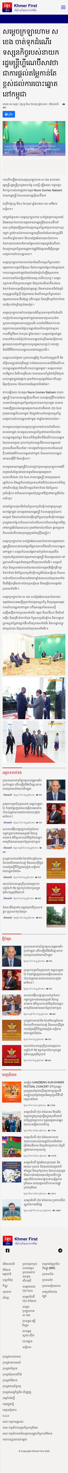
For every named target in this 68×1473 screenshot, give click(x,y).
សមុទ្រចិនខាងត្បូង (49, 1294)
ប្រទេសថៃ (47, 1280)
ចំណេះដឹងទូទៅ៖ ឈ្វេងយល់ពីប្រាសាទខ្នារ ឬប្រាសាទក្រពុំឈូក (22, 909)
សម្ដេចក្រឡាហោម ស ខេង (28, 1311)
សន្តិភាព (26, 1347)
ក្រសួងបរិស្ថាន (10, 1368)
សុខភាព (7, 1292)
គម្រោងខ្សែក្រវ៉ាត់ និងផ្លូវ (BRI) (51, 1266)
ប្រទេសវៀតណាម (51, 1286)
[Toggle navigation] (62, 7)
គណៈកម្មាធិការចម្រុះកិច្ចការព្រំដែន (20, 1427)
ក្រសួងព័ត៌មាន (10, 1380)
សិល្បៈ (6, 1298)
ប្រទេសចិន (48, 1274)
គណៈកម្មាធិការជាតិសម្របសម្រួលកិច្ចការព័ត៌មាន (27, 1433)
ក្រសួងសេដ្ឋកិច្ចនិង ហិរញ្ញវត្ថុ (17, 1392)
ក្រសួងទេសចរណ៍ (12, 1362)
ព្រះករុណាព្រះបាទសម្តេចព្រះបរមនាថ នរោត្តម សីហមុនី (29, 1272)
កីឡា (5, 1286)
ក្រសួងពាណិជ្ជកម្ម (12, 1386)
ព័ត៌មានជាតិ (54, 104)
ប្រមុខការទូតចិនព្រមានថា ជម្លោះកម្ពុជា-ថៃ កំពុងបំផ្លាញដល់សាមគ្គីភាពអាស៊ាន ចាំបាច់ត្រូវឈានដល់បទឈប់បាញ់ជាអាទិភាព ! (23, 810)
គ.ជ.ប (6, 1416)
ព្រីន (10, 114)
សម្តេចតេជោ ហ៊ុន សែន (29, 1289)
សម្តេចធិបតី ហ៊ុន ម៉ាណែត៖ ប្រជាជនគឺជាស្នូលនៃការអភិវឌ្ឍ (44, 1202)
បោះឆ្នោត (27, 1341)
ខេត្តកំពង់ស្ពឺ (9, 1398)
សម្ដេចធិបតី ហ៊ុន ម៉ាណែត (29, 1299)
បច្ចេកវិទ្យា (8, 1280)
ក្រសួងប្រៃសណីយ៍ (12, 1374)
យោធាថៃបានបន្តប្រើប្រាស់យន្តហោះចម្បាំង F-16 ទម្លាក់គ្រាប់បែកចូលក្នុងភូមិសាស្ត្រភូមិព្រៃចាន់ (21, 888)
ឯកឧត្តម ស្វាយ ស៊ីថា (28, 1333)
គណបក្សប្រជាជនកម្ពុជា (15, 1439)
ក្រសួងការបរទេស (12, 1356)
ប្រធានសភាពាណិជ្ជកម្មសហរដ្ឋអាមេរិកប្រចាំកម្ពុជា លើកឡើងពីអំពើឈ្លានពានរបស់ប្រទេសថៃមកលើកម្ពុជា (22, 784)
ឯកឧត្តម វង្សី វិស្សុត (28, 1323)
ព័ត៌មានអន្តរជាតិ (7, 1272)
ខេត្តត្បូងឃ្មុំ (8, 1404)
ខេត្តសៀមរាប (10, 1410)
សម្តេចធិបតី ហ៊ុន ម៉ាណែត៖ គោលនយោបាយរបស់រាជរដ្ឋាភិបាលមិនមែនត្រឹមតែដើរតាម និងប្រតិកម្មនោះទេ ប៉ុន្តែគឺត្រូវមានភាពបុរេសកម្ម (44, 1143)
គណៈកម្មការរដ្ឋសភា (13, 1422)
